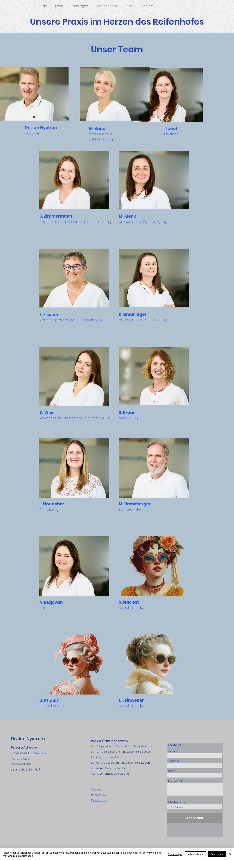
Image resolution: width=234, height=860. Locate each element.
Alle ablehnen (195, 854)
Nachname (174, 761)
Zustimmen (217, 854)
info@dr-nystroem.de (33, 753)
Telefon (172, 770)
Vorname (173, 751)
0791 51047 (23, 758)
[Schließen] (230, 854)
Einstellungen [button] (175, 854)
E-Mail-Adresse (176, 802)
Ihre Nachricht (175, 781)
